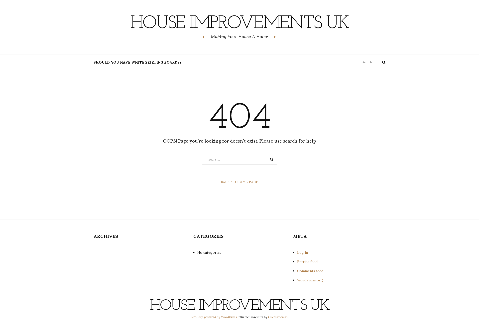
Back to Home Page (239, 182)
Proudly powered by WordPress (214, 317)
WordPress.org (310, 280)
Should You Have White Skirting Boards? (138, 62)
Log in (302, 252)
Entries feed (307, 261)
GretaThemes (278, 317)
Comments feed (310, 271)
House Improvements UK (239, 24)
